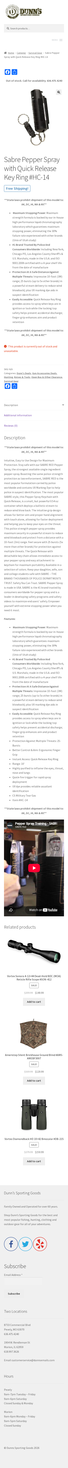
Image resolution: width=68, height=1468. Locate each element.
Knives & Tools (22, 377)
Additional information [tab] (18, 415)
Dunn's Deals (24, 373)
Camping (21, 52)
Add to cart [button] (34, 1001)
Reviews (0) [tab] (10, 425)
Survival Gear (35, 52)
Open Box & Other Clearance (46, 377)
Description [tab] (11, 405)
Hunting (8, 377)
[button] (59, 92)
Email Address (13, 1275)
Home (11, 52)
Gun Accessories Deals (44, 373)
